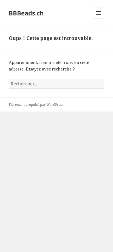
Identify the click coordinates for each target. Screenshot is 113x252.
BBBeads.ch (26, 13)
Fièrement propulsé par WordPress (36, 104)
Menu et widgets (98, 18)
